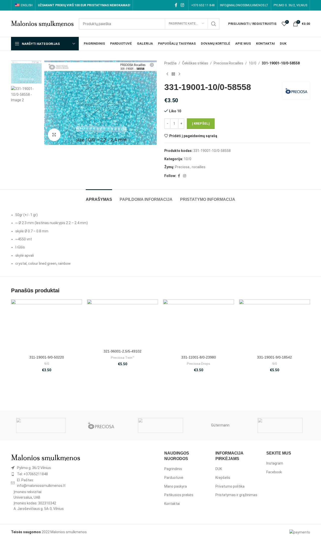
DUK (218, 469)
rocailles (198, 167)
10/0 (252, 63)
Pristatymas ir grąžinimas (236, 495)
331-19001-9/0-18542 (274, 357)
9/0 (46, 364)
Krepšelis (222, 478)
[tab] (99, 197)
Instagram (274, 463)
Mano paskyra (175, 486)
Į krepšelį (201, 123)
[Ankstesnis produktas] (167, 74)
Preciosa (182, 167)
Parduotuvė (173, 478)
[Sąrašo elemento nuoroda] (45, 468)
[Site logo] (42, 23)
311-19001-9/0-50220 (46, 357)
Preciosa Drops (198, 364)
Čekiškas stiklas (195, 63)
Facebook (274, 472)
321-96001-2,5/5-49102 (122, 351)
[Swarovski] (41, 425)
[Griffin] (280, 425)
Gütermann (220, 425)
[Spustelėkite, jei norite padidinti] (54, 134)
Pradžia (170, 63)
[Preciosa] (100, 425)
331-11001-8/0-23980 (198, 357)
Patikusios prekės (178, 495)
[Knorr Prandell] (160, 425)
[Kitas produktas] (179, 74)
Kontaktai (172, 504)
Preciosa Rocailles (228, 63)
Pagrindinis (173, 469)
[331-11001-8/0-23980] (198, 326)
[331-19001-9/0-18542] (274, 326)
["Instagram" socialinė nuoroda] (182, 5)
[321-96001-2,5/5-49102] (122, 322)
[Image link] (45, 458)
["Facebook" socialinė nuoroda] (176, 5)
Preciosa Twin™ (122, 357)
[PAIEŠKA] (213, 24)
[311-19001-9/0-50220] (46, 326)
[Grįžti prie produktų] (173, 74)
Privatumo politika (230, 486)
